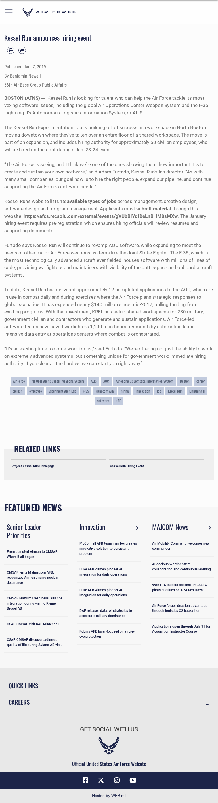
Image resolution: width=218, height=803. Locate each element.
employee (35, 391)
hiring (125, 391)
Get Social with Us (109, 729)
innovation (143, 391)
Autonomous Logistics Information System (144, 381)
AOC (106, 381)
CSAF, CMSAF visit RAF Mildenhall (33, 624)
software (103, 400)
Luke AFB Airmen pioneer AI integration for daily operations (103, 571)
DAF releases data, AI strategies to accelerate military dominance (105, 613)
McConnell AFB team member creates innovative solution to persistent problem (108, 548)
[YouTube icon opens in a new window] (133, 780)
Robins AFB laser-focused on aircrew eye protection (107, 634)
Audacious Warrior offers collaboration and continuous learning (181, 566)
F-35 (86, 391)
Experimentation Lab (62, 391)
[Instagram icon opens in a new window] (117, 780)
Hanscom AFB (105, 391)
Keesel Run (175, 391)
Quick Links (23, 685)
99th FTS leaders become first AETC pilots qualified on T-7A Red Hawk (179, 587)
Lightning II (197, 391)
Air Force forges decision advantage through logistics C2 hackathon (179, 608)
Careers (19, 702)
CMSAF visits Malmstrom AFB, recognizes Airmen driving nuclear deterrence (32, 577)
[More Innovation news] (136, 528)
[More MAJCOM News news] (209, 528)
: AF (118, 400)
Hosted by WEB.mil (109, 795)
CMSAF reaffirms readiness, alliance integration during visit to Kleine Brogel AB (34, 603)
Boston (185, 381)
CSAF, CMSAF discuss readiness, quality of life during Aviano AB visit (34, 642)
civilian (17, 391)
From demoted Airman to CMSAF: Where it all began (32, 554)
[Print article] (10, 50)
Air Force (19, 381)
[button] (9, 12)
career (200, 381)
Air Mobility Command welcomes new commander (180, 546)
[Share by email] (22, 50)
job (159, 391)
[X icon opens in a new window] (101, 780)
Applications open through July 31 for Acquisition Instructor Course (181, 628)
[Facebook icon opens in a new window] (85, 780)
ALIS (94, 381)
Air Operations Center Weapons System (58, 381)
